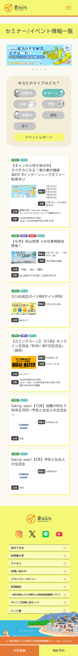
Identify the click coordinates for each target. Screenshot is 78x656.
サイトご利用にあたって (25, 602)
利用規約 (16, 586)
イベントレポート (39, 137)
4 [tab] (45, 69)
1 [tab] (32, 69)
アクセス (16, 563)
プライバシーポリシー (24, 579)
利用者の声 (17, 555)
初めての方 (17, 547)
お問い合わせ (18, 571)
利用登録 (19, 650)
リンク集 (16, 610)
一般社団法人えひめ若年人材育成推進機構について (36, 594)
